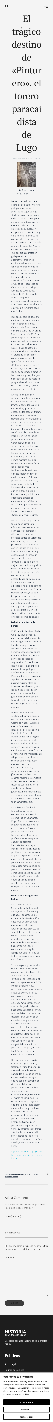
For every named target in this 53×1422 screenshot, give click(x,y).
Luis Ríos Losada (31, 1174)
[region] (26, 1397)
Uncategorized (34, 158)
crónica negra (14, 1174)
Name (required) (13, 1216)
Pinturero (9, 1176)
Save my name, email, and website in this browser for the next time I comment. (26, 1247)
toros (15, 1176)
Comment (10, 1257)
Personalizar (26, 1409)
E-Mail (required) (13, 1232)
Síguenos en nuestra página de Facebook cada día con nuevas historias (26, 1155)
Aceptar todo (26, 1402)
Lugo (22, 1174)
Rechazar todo (26, 1416)
